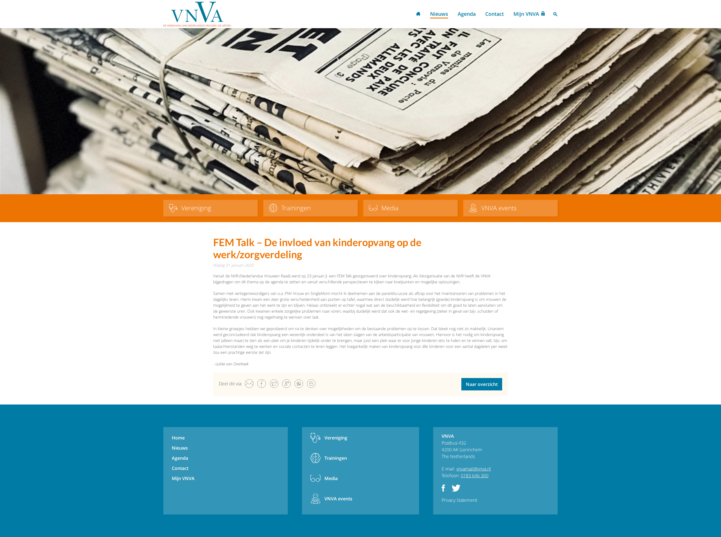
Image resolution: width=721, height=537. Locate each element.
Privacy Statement (459, 500)
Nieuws (439, 13)
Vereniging (335, 438)
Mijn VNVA (526, 13)
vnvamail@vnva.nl (473, 469)
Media (331, 478)
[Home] (197, 14)
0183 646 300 (474, 475)
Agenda (467, 13)
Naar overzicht (482, 384)
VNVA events (338, 499)
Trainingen (335, 458)
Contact (494, 13)
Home (418, 14)
